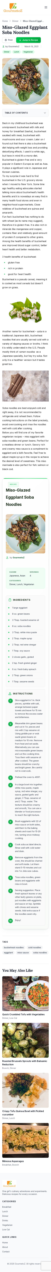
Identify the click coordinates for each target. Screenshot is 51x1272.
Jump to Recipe (30, 40)
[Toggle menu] (46, 7)
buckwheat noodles (14, 947)
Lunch (16, 52)
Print (10, 40)
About (5, 1247)
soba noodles (40, 952)
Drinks (5, 1220)
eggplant (8, 952)
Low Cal (6, 1229)
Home (5, 1242)
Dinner (6, 52)
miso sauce (23, 952)
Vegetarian (28, 52)
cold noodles (34, 947)
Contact (5, 1251)
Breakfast (6, 1207)
